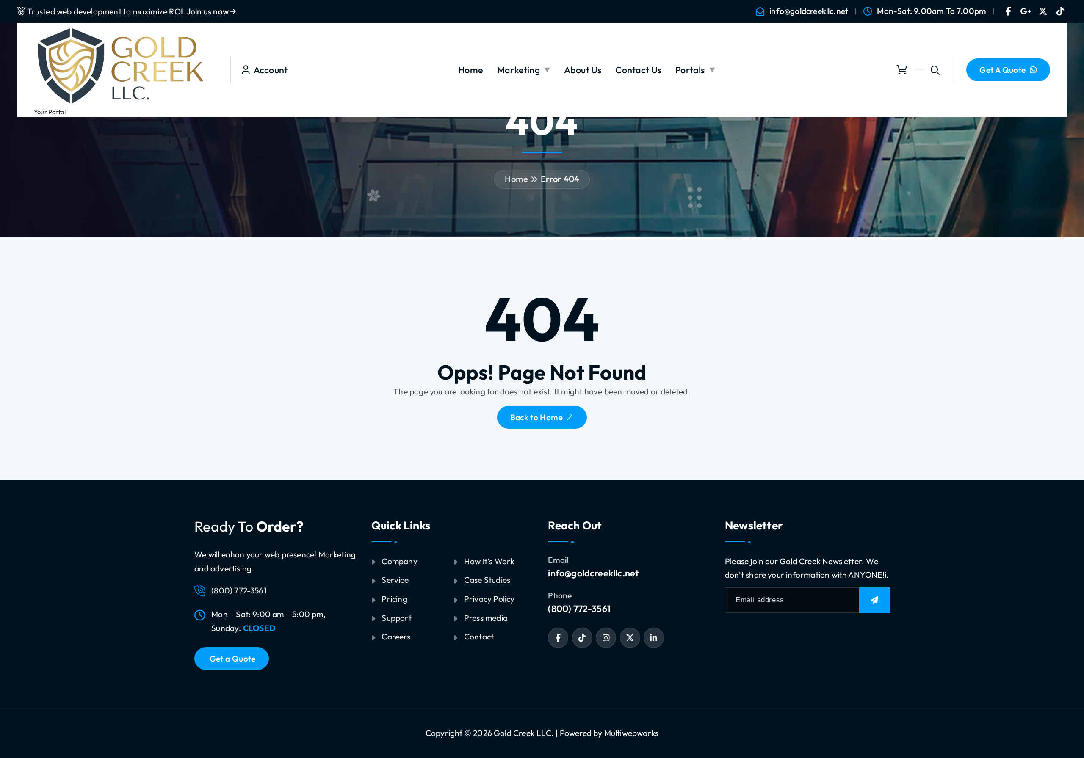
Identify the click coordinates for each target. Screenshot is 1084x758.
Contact (479, 636)
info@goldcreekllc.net (808, 11)
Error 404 (560, 179)
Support (396, 618)
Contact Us (638, 70)
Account (269, 70)
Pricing (394, 599)
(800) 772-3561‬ (579, 609)
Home (470, 70)
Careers (396, 636)
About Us (583, 70)
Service (395, 580)
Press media (486, 618)
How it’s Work (489, 561)
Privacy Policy (489, 599)
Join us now (208, 11)
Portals (690, 70)
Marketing (518, 70)
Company (399, 561)
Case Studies (487, 580)
